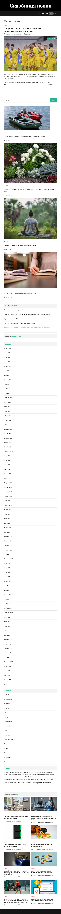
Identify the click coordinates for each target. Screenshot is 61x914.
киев (21, 777)
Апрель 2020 (7, 680)
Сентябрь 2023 (8, 505)
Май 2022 (7, 577)
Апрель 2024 (7, 474)
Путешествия (8, 744)
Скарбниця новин (31, 5)
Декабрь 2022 (8, 545)
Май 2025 (7, 415)
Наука (6, 717)
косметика (35, 777)
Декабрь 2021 (8, 599)
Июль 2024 (7, 460)
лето (47, 777)
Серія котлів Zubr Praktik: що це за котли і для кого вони (20, 319)
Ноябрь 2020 (8, 653)
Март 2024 (7, 478)
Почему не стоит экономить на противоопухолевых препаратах (41, 871)
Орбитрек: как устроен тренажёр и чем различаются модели (22, 310)
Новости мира (8, 721)
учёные (46, 782)
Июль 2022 (7, 568)
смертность (7, 782)
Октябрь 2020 (8, 657)
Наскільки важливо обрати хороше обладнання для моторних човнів (24, 136)
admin (8, 34)
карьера (18, 777)
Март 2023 (7, 532)
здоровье (36, 774)
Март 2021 (7, 635)
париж (42, 82)
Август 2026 (7, 348)
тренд (22, 782)
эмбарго (54, 782)
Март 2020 (7, 684)
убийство (32, 782)
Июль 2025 (7, 407)
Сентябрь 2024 (8, 451)
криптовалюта (41, 777)
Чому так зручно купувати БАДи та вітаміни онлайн (19, 323)
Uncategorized (8, 699)
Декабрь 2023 (8, 492)
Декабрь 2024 (8, 438)
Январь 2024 (8, 487)
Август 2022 (7, 563)
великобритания (25, 772)
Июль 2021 (7, 621)
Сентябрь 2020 (8, 662)
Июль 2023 (7, 514)
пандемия (26, 779)
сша (18, 782)
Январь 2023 (8, 541)
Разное (6, 132)
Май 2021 (7, 630)
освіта (21, 779)
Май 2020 (7, 675)
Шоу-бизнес (7, 757)
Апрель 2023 (7, 527)
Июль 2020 (7, 671)
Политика (7, 735)
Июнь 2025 (7, 411)
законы (31, 774)
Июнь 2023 (7, 518)
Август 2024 (7, 456)
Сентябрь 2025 (8, 397)
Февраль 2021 (8, 639)
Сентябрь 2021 (8, 612)
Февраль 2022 (8, 590)
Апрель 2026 (7, 366)
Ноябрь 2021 (8, 604)
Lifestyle (6, 694)
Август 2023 (7, 509)
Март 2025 (7, 424)
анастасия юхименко (11, 772)
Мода (5, 712)
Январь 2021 (8, 644)
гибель (51, 772)
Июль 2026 (7, 353)
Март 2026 (7, 371)
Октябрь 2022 (8, 554)
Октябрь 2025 (8, 393)
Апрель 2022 (7, 581)
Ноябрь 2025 (8, 389)
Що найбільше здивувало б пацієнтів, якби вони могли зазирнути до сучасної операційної (16, 872)
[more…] (12, 78)
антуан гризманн (26, 82)
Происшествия (8, 739)
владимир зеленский (40, 772)
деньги (6, 774)
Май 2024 (7, 469)
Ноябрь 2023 (8, 496)
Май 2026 (7, 362)
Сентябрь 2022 (8, 559)
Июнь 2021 (7, 626)
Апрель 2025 (7, 420)
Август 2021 (7, 617)
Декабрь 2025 (8, 384)
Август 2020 (7, 666)
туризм (27, 782)
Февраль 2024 (8, 483)
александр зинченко (14, 82)
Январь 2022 (8, 595)
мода (18, 779)
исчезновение (7, 777)
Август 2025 (7, 402)
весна (32, 772)
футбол (50, 782)
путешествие (42, 779)
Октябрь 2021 (8, 608)
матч (33, 82)
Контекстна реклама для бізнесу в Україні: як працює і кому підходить (42, 899)
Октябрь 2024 (8, 447)
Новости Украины (9, 726)
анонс (18, 772)
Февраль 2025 (8, 429)
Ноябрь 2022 (8, 550)
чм (5, 84)
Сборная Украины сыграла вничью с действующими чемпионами (22, 29)
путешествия (49, 779)
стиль (15, 782)
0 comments (28, 34)
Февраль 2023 (8, 536)
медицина (12, 779)
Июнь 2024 (7, 465)
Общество (7, 730)
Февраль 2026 (8, 375)
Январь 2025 (8, 433)
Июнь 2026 (7, 357)
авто (5, 772)
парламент (31, 779)
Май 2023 (7, 523)
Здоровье (7, 703)
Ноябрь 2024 (8, 442)
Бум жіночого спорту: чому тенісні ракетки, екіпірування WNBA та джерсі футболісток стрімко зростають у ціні (16, 900)
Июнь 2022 (7, 572)
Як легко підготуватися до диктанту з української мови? (21, 294)
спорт (11, 782)
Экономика (7, 762)
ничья (37, 82)
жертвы (14, 774)
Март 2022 (7, 586)
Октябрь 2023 (8, 501)
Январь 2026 (8, 380)
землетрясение (44, 774)
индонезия (51, 774)
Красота (6, 708)
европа (10, 774)
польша (37, 779)
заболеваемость (21, 774)
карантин (14, 777)
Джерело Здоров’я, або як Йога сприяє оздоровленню (20, 245)
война (48, 772)
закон (26, 774)
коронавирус (28, 777)
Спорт (5, 25)
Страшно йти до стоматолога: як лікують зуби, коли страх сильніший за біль (27, 314)
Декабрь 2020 (8, 648)
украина (39, 782)
